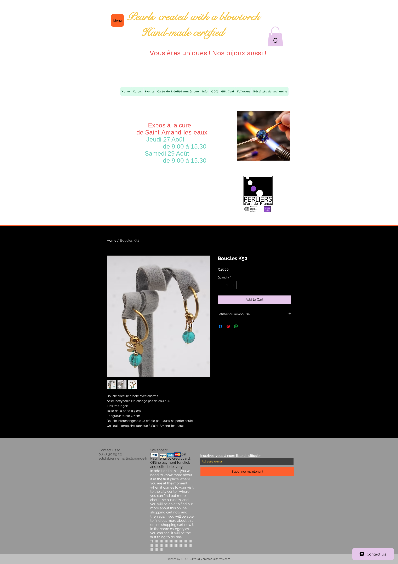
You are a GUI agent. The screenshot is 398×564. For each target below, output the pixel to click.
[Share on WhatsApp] (236, 326)
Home (111, 240)
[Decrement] (220, 285)
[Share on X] (243, 326)
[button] (275, 36)
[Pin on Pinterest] (228, 326)
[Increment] (233, 285)
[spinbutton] (227, 285)
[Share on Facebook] (220, 326)
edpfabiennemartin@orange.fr (123, 458)
